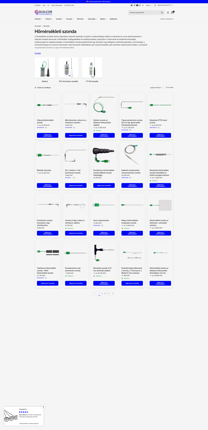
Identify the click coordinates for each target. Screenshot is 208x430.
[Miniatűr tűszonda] (47, 155)
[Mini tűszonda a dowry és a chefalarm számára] (76, 105)
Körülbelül (38, 5)
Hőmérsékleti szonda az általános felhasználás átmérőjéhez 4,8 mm (159, 270)
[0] (171, 12)
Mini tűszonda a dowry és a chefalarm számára (75, 121)
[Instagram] (134, 5)
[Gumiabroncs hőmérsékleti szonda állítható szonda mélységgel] (104, 155)
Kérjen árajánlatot (167, 19)
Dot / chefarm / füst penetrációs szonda (72, 171)
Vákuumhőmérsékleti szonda (45, 121)
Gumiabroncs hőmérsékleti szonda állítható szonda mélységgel (103, 172)
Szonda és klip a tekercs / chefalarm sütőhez (75, 221)
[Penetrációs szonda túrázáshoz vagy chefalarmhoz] (47, 205)
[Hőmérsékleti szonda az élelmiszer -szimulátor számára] (160, 205)
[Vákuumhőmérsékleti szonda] (47, 105)
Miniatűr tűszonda (44, 170)
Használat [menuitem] (91, 19)
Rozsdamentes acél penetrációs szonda (72, 269)
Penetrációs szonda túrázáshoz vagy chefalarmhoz (44, 222)
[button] (43, 406)
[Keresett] (162, 12)
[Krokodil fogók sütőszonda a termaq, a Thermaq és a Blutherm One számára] (132, 253)
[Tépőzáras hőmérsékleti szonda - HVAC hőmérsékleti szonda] (47, 253)
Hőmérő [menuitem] (38, 19)
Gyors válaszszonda (101, 220)
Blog (44, 5)
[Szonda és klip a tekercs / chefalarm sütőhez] (76, 205)
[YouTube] (137, 5)
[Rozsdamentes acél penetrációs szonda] (76, 253)
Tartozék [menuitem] (80, 19)
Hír (48, 5)
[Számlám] (168, 12)
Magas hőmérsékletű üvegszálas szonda (129, 221)
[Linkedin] (142, 5)
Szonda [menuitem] (69, 19)
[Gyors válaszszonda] (104, 205)
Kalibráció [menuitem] (113, 19)
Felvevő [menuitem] (48, 19)
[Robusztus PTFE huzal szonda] (160, 105)
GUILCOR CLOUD (69, 5)
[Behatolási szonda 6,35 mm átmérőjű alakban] (104, 253)
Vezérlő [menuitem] (59, 19)
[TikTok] (140, 5)
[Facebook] (131, 5)
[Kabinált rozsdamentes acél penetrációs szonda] (132, 155)
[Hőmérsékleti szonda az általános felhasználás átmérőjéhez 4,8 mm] (160, 253)
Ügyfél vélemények (56, 5)
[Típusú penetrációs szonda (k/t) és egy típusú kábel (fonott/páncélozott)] (132, 105)
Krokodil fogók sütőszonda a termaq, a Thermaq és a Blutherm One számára (131, 270)
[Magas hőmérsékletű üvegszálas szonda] (132, 205)
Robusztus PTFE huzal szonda (158, 121)
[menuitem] (38, 5)
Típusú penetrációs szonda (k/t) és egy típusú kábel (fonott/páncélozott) (131, 122)
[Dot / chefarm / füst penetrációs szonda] (76, 155)
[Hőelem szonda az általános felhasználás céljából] (104, 105)
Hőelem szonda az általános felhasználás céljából (102, 122)
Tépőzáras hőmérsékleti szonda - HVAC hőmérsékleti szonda (46, 270)
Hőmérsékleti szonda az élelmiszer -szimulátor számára (159, 222)
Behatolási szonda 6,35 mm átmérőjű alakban (102, 269)
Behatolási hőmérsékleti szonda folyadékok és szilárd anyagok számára (159, 172)
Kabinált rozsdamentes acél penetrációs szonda (130, 171)
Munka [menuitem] (102, 19)
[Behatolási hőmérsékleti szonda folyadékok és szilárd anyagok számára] (160, 155)
